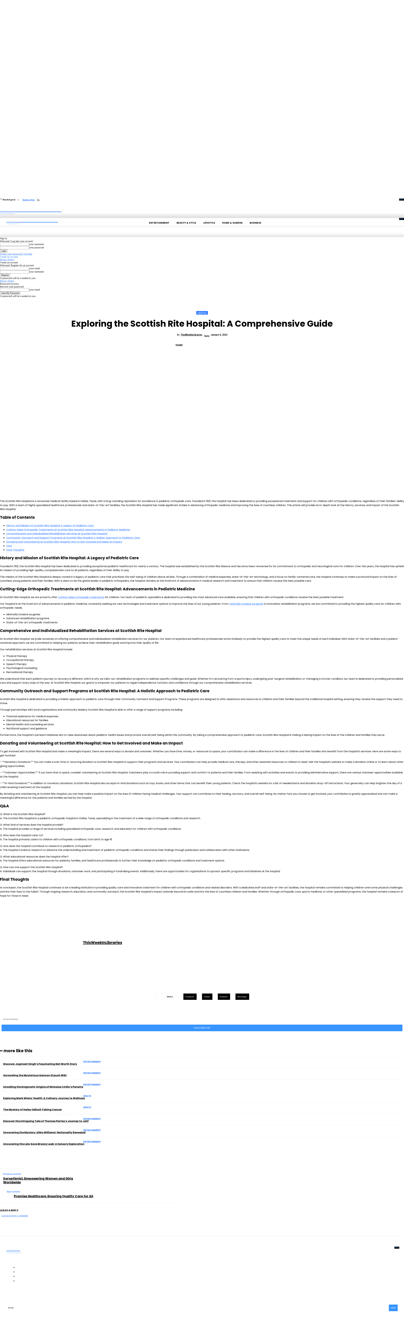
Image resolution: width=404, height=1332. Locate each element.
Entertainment (92, 1061)
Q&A (9, 546)
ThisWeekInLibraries (191, 334)
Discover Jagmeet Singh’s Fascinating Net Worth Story (40, 1064)
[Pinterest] (212, 344)
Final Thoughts (15, 550)
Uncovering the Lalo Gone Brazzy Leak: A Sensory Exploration (43, 1144)
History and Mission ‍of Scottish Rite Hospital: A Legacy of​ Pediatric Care (50, 525)
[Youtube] (61, 1294)
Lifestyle (202, 313)
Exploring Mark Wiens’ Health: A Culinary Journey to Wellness (44, 1098)
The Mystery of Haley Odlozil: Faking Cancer (32, 1109)
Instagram (36, 1293)
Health (87, 1096)
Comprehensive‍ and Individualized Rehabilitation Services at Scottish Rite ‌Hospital (56, 533)
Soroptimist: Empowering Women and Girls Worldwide (38, 1180)
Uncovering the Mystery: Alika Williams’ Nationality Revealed (44, 1132)
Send (393, 1307)
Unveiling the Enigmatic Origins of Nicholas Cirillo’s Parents (43, 1087)
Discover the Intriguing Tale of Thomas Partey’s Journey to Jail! (46, 1121)
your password (36, 247)
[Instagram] (28, 1294)
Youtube (68, 1293)
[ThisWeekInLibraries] (41, 942)
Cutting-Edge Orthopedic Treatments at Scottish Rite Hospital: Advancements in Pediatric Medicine (68, 529)
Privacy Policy (7, 259)
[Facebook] (189, 344)
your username (36, 244)
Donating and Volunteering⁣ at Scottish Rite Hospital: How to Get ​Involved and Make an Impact (64, 542)
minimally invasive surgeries (246, 604)
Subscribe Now (202, 1027)
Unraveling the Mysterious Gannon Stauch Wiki (35, 1075)
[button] (38, 200)
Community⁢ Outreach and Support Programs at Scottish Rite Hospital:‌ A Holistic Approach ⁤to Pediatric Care (73, 538)
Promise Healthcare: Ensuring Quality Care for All (53, 1196)
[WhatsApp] (223, 344)
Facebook (18, 1293)
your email (34, 268)
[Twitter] (200, 344)
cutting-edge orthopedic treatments (81, 597)
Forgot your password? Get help (16, 254)
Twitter (53, 1293)
